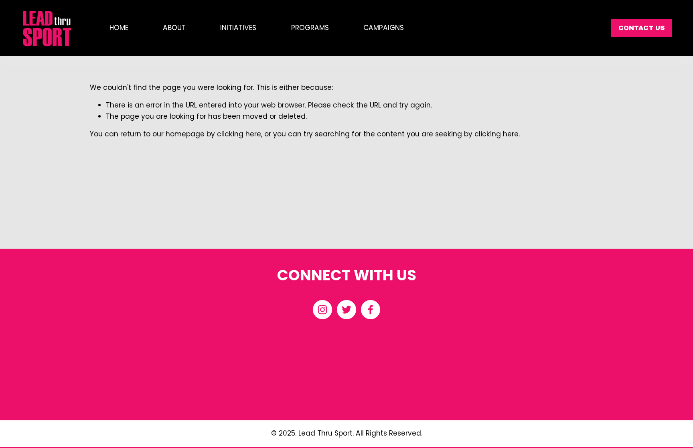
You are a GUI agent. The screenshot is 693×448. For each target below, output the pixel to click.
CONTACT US (641, 27)
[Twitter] (346, 309)
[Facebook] (370, 309)
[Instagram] (322, 309)
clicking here (239, 134)
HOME (118, 27)
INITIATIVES (238, 27)
